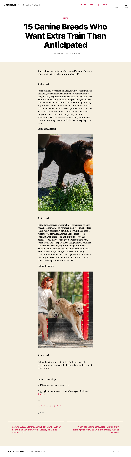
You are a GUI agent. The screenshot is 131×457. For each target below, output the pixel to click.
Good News (10, 5)
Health (83, 5)
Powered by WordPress (35, 452)
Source (41, 394)
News (91, 5)
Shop (97, 5)
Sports (104, 5)
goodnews (59, 53)
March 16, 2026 (74, 53)
